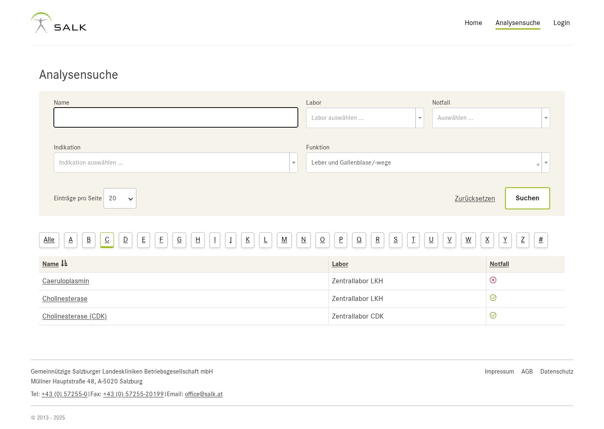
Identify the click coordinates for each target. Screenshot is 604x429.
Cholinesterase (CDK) (74, 316)
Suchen (527, 198)
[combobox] (365, 118)
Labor (313, 102)
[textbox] (365, 118)
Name (61, 102)
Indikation (67, 147)
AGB (527, 371)
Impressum (499, 371)
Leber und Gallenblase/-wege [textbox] (425, 163)
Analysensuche (518, 22)
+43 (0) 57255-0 (64, 394)
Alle (49, 239)
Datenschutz (556, 371)
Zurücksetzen (475, 198)
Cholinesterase (65, 298)
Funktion (318, 147)
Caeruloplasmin (65, 281)
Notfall (441, 102)
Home (473, 22)
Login (561, 22)
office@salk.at (204, 394)
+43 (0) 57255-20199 (133, 394)
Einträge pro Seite (78, 198)
